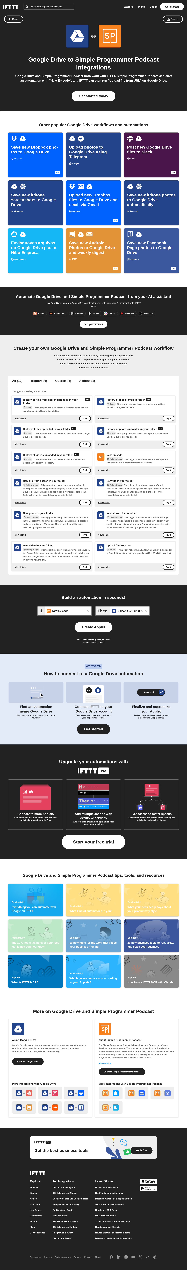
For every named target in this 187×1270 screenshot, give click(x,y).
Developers (35, 1257)
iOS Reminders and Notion (65, 1221)
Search (33, 1221)
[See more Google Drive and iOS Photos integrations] (24, 1093)
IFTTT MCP (35, 1204)
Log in (153, 6)
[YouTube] (133, 1257)
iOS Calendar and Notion (65, 1193)
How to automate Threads (107, 1227)
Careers (48, 1257)
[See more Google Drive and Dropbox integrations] (76, 1093)
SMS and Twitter (60, 1216)
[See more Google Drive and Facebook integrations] (76, 1107)
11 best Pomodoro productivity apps (112, 1221)
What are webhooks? (105, 1216)
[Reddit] (155, 1257)
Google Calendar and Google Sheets (70, 1199)
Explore (128, 6)
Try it (85, 418)
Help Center (35, 1210)
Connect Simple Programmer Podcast (122, 1072)
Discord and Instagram (64, 1187)
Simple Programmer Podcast (117, 59)
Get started (172, 6)
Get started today (93, 96)
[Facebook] (111, 1257)
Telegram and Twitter (63, 1233)
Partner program (63, 1257)
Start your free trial (93, 842)
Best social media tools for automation (113, 1238)
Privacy (88, 1257)
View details (20, 418)
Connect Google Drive (28, 1061)
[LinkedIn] (118, 1257)
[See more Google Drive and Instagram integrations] (50, 1093)
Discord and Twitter (62, 1238)
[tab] (17, 381)
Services (34, 1187)
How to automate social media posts (112, 1233)
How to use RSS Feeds (106, 1210)
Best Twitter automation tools (109, 1193)
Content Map (36, 1216)
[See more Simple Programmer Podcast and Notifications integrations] (111, 1093)
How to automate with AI (106, 1187)
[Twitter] (140, 1257)
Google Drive (47, 59)
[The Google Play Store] (148, 1189)
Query (28, 407)
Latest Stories (104, 1181)
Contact (77, 1257)
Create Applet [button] (93, 627)
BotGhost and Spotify (63, 1210)
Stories (33, 1193)
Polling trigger (116, 459)
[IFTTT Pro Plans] (87, 401)
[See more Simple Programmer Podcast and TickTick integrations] (162, 1093)
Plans (141, 6)
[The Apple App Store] (148, 1182)
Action (112, 550)
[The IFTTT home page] (10, 6)
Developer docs (37, 1233)
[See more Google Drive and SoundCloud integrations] (50, 1107)
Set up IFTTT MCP (93, 324)
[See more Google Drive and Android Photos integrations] (24, 1107)
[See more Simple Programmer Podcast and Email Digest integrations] (136, 1093)
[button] (93, 729)
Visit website (105, 1063)
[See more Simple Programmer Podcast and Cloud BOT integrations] (111, 1107)
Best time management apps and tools (113, 1199)
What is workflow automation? (109, 1204)
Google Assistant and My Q (66, 1204)
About (98, 1257)
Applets (33, 1199)
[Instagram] (126, 1257)
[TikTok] (147, 1257)
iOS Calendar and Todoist (65, 1227)
